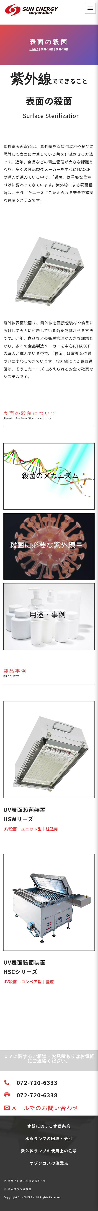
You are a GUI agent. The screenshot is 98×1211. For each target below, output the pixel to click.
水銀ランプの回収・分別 (49, 1138)
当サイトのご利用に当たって (27, 1181)
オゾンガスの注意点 (49, 1163)
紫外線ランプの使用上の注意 (49, 1150)
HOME (34, 49)
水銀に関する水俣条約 (49, 1126)
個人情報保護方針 (19, 1189)
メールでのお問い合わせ (45, 1107)
